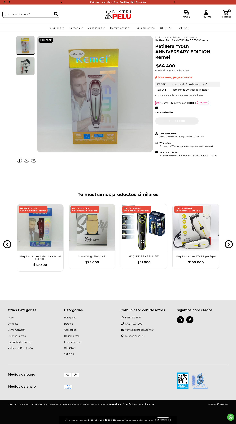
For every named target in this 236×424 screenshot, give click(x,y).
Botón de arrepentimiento (139, 404)
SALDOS (183, 28)
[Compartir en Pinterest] (33, 161)
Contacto (13, 323)
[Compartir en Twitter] (27, 161)
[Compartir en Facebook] (19, 161)
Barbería (75, 28)
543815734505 (133, 317)
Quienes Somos (17, 336)
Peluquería (55, 28)
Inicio (158, 37)
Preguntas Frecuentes (20, 342)
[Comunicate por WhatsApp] (230, 417)
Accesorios (95, 28)
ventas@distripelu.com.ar (139, 329)
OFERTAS (166, 28)
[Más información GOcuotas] (203, 103)
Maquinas (189, 37)
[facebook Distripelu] (9, 2)
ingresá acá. (115, 404)
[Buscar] (56, 14)
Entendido (163, 420)
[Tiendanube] (218, 404)
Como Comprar (16, 329)
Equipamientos (145, 28)
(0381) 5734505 (133, 323)
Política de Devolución (20, 348)
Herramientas (119, 28)
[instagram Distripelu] (4, 2)
